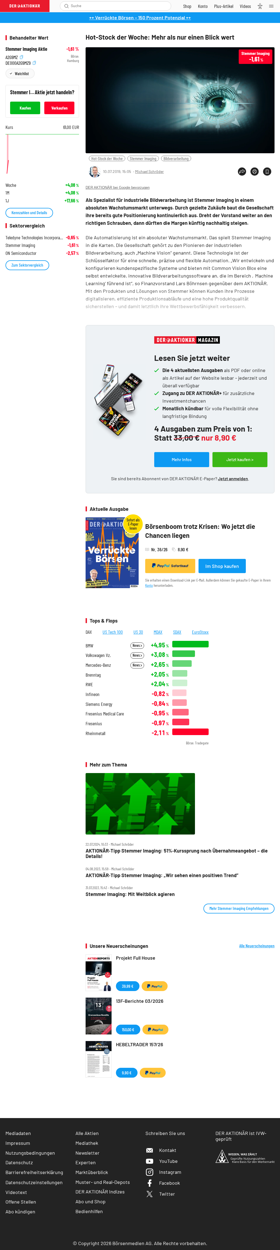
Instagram (170, 1172)
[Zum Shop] (187, 6)
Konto (149, 585)
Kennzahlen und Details (29, 212)
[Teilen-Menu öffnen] (242, 171)
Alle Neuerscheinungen (257, 945)
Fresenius (94, 723)
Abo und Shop (90, 1201)
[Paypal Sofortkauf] (155, 986)
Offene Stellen (20, 1202)
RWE (89, 684)
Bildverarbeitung (176, 158)
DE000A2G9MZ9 (18, 62)
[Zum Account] (203, 6)
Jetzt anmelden (233, 478)
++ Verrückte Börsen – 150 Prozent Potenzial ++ (140, 17)
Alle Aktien (87, 1133)
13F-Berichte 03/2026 (140, 1001)
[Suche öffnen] (66, 6)
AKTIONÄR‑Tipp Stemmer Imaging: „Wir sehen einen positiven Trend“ (162, 875)
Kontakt (167, 1150)
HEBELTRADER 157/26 (139, 1044)
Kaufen (25, 107)
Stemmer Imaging (143, 158)
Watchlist (22, 73)
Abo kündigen (20, 1211)
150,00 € (128, 1029)
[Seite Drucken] (254, 171)
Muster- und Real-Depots (102, 1182)
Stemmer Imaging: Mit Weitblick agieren (130, 894)
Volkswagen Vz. (98, 655)
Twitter (167, 1194)
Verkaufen (59, 107)
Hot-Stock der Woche (107, 158)
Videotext (16, 1192)
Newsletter (87, 1153)
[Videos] (245, 6)
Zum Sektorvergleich (27, 264)
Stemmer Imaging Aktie (26, 49)
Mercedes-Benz (98, 665)
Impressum (17, 1143)
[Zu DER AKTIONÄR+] (224, 6)
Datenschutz (19, 1162)
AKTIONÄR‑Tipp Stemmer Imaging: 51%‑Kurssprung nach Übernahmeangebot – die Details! (177, 853)
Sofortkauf (179, 566)
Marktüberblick (91, 1172)
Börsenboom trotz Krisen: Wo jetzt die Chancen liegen (200, 530)
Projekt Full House (135, 958)
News (137, 645)
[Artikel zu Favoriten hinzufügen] (267, 171)
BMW (89, 645)
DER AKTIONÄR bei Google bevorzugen (118, 187)
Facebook (169, 1183)
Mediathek (86, 1143)
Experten (85, 1162)
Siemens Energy (99, 704)
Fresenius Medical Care (105, 714)
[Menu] (273, 6)
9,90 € (127, 1072)
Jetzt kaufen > (239, 459)
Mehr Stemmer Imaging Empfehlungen (239, 908)
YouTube (168, 1161)
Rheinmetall (95, 733)
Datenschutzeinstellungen (34, 1182)
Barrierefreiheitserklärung (34, 1172)
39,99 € (127, 986)
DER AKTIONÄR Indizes (100, 1192)
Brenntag (93, 675)
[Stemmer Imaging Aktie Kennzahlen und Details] (42, 154)
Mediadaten (18, 1133)
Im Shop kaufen (222, 566)
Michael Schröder (149, 171)
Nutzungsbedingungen (30, 1153)
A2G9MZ (12, 56)
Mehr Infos (182, 459)
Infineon (93, 694)
